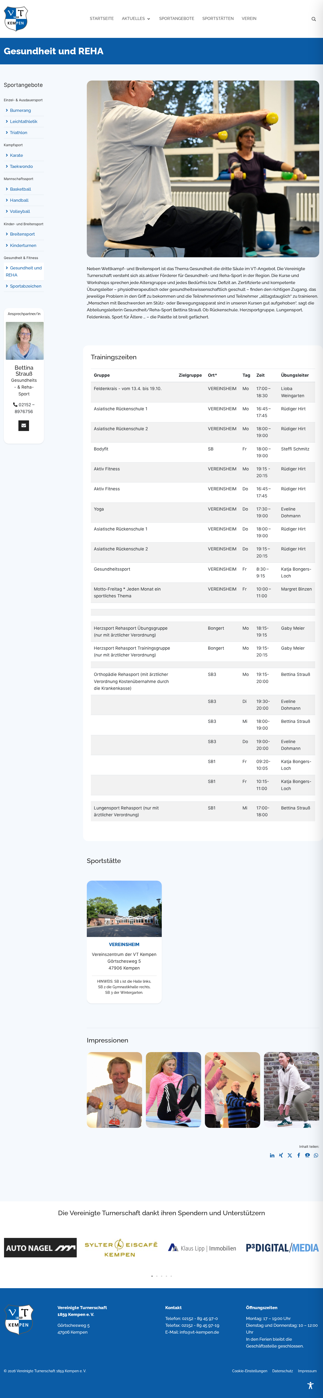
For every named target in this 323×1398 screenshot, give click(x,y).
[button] (272, 1155)
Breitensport (22, 234)
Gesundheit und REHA (24, 271)
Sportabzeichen (25, 286)
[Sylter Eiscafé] (40, 1247)
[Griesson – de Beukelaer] (282, 1247)
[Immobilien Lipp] (121, 1248)
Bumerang (20, 110)
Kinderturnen (22, 245)
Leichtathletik (23, 121)
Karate (16, 155)
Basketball (20, 189)
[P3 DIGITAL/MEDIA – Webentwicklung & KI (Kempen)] (202, 1248)
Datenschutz (282, 1371)
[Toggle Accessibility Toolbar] (310, 1385)
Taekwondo (21, 166)
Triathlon (18, 132)
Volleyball (19, 211)
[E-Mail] (23, 425)
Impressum (307, 1371)
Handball (19, 200)
